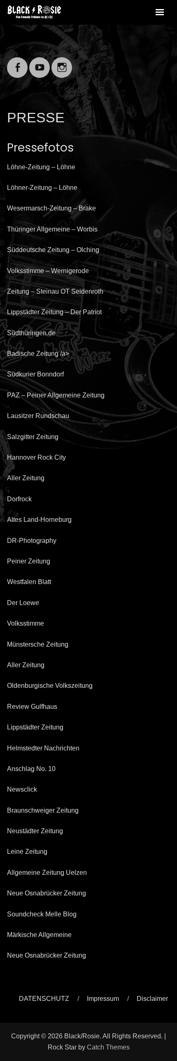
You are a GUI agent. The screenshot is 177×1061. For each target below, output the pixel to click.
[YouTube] (39, 62)
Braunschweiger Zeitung (43, 810)
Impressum (103, 998)
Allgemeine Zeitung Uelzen (47, 872)
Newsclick (22, 789)
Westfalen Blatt (29, 581)
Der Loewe (23, 602)
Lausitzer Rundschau (38, 415)
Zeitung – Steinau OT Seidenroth (55, 291)
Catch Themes (108, 1047)
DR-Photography (31, 540)
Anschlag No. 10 (31, 768)
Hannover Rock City (36, 457)
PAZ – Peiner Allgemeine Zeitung (56, 395)
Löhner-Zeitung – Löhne (42, 187)
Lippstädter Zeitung (35, 727)
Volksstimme (25, 623)
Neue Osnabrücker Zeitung (46, 893)
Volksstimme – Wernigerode (48, 270)
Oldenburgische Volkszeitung (50, 685)
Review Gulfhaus (32, 706)
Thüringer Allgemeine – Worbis (52, 229)
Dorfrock (19, 498)
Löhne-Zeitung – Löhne (41, 167)
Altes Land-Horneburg (39, 519)
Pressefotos (40, 148)
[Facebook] (17, 62)
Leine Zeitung (27, 851)
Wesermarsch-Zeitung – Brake (51, 208)
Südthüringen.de (31, 333)
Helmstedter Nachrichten (43, 748)
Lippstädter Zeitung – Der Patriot (54, 311)
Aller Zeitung (25, 477)
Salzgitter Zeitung (32, 436)
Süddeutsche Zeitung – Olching (53, 249)
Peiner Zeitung (28, 561)
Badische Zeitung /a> (38, 353)
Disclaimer (152, 998)
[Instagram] (61, 62)
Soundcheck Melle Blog (42, 914)
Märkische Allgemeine (39, 934)
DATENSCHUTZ (44, 998)
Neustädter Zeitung (35, 830)
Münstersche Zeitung (37, 644)
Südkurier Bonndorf (35, 374)
